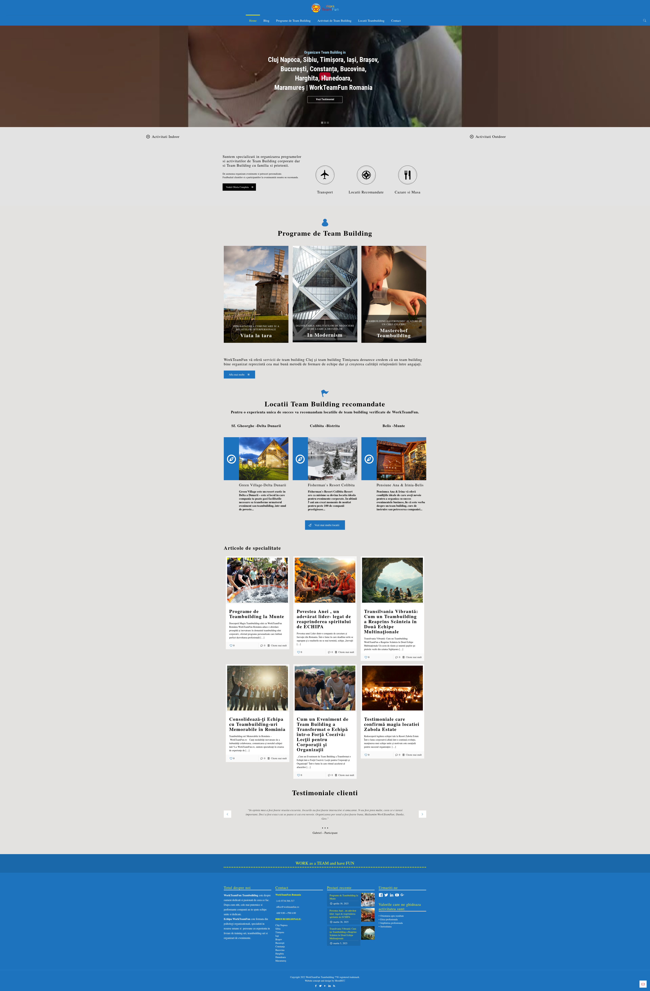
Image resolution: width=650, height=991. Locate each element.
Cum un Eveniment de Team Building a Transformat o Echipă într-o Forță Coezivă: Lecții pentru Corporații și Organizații (323, 734)
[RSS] (334, 985)
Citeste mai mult (279, 645)
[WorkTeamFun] (325, 7)
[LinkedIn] (329, 985)
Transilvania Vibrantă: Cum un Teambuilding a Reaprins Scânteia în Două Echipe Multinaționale (391, 621)
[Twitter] (320, 985)
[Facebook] (316, 985)
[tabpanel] (325, 820)
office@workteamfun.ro (287, 906)
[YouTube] (325, 985)
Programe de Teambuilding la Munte (256, 614)
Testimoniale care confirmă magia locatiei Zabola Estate (391, 724)
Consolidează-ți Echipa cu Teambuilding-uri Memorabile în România (257, 724)
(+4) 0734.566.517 (284, 900)
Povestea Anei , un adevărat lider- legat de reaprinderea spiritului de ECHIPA (324, 619)
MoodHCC (340, 980)
